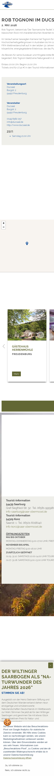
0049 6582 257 (14, 118)
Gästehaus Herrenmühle (22, 348)
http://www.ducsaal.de (18, 125)
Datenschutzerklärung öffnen (17, 758)
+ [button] (3, 223)
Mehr (16, 374)
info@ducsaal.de (15, 122)
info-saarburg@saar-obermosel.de (26, 511)
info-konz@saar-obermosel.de (24, 526)
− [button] (3, 227)
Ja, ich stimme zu (13, 765)
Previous (4, 346)
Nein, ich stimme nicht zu (17, 770)
